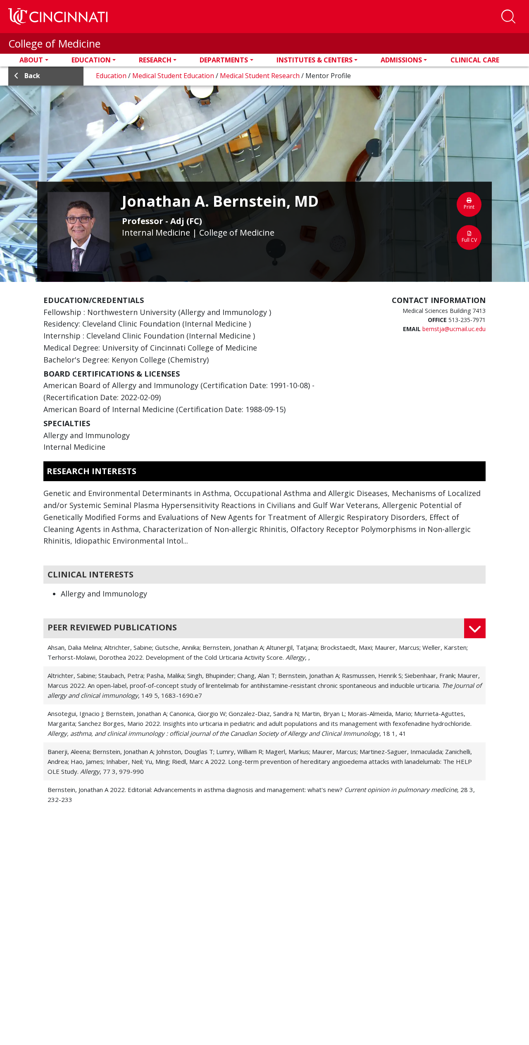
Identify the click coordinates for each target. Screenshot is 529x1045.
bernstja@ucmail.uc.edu (454, 329)
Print (469, 206)
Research (155, 59)
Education (91, 59)
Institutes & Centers (314, 59)
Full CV (469, 239)
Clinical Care (474, 59)
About (31, 59)
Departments (224, 59)
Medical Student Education (174, 75)
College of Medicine (54, 43)
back (32, 75)
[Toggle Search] (508, 16)
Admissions (401, 59)
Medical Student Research (260, 75)
